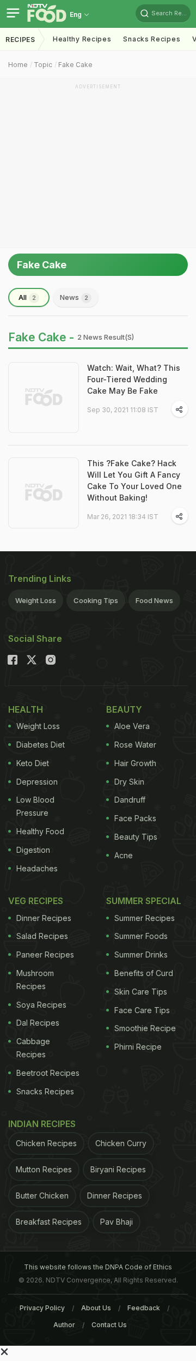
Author (64, 1325)
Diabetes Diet (40, 744)
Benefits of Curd (143, 973)
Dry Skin (129, 781)
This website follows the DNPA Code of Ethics (98, 1267)
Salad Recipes (42, 936)
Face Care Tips (142, 1010)
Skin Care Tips (140, 991)
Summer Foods (141, 936)
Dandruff (129, 799)
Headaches (37, 868)
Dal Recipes (37, 1022)
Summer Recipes (144, 918)
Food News (154, 600)
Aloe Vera (132, 726)
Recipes (20, 39)
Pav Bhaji (116, 1221)
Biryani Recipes (118, 1169)
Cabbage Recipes (33, 1048)
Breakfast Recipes (49, 1221)
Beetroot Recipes (47, 1072)
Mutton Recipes (44, 1169)
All (27, 297)
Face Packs (135, 818)
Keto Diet (32, 763)
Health (25, 709)
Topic (43, 65)
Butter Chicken (42, 1195)
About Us (96, 1308)
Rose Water (135, 744)
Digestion (33, 849)
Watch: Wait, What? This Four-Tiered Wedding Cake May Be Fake (133, 379)
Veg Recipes (35, 900)
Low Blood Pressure (35, 806)
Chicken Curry (120, 1143)
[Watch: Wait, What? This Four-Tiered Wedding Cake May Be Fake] (43, 397)
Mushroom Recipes (35, 979)
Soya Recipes (41, 1004)
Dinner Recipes (43, 918)
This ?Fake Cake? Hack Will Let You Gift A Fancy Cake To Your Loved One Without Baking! (134, 480)
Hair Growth (135, 763)
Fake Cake (75, 65)
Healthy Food (40, 831)
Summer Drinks (141, 954)
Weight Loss (35, 600)
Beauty (124, 709)
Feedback (143, 1308)
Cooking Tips (96, 600)
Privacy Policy (42, 1308)
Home (18, 65)
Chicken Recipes (46, 1143)
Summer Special (143, 900)
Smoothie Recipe (145, 1028)
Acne (123, 855)
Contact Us (109, 1325)
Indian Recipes (42, 1123)
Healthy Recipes (82, 39)
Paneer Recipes (45, 954)
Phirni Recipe (138, 1046)
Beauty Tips (135, 836)
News (74, 297)
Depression (37, 781)
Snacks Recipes (151, 39)
